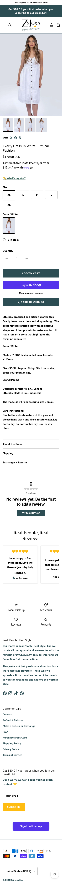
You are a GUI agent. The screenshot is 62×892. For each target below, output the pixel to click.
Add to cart (31, 273)
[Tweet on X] (11, 137)
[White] (9, 225)
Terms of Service (12, 755)
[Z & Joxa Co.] (31, 25)
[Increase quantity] (27, 258)
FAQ (5, 731)
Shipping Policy (12, 743)
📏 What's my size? (14, 178)
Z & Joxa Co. (16, 880)
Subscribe (20, 12)
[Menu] (4, 25)
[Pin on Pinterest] (20, 137)
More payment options (31, 293)
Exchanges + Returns (15, 462)
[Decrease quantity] (7, 258)
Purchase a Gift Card (15, 737)
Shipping (8, 453)
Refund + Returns (13, 720)
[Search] (11, 25)
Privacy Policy (11, 749)
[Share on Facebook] (15, 137)
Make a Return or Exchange (19, 726)
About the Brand (13, 444)
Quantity (8, 250)
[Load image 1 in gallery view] (31, 74)
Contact (7, 714)
